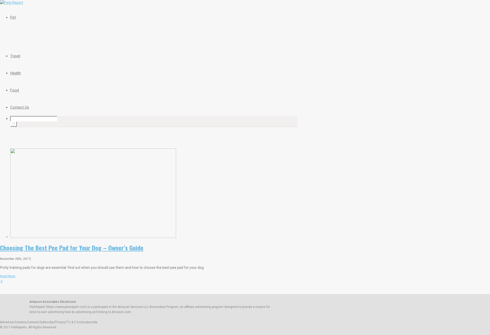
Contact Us (19, 107)
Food (14, 90)
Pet (13, 17)
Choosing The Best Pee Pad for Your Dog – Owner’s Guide (71, 247)
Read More (7, 276)
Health (15, 73)
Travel (15, 56)
